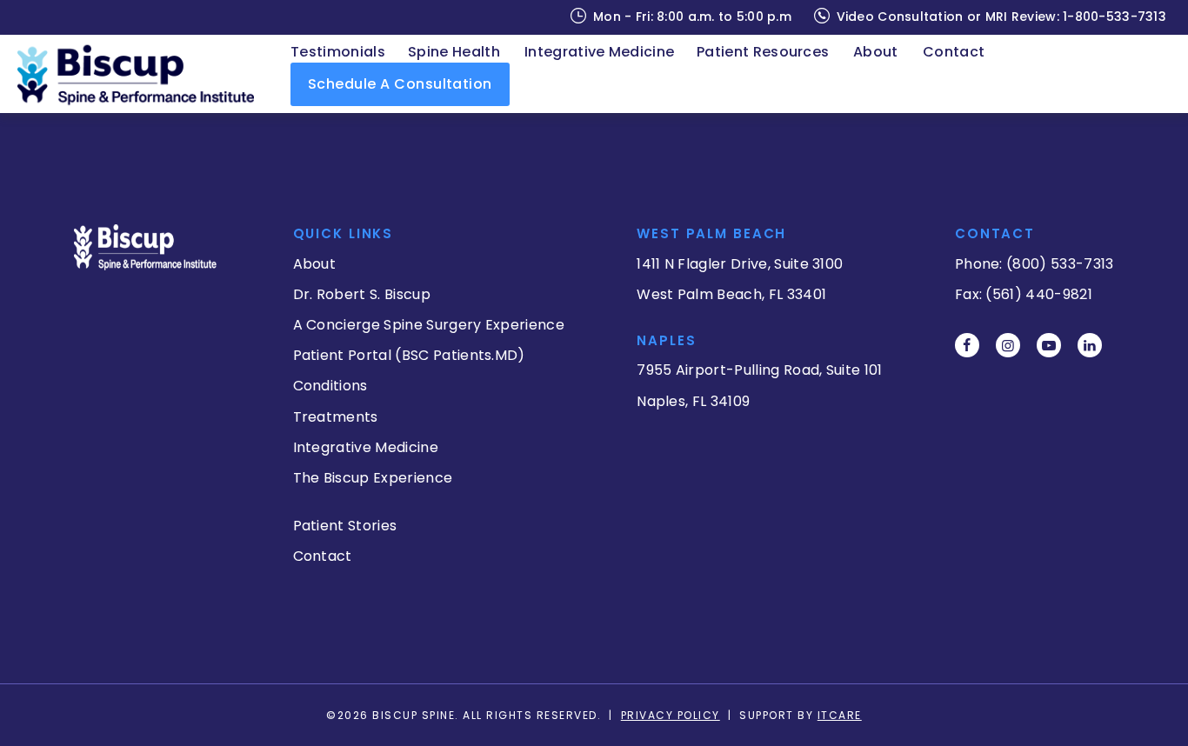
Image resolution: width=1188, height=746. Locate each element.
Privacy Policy (670, 715)
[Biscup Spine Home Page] (144, 73)
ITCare (840, 715)
